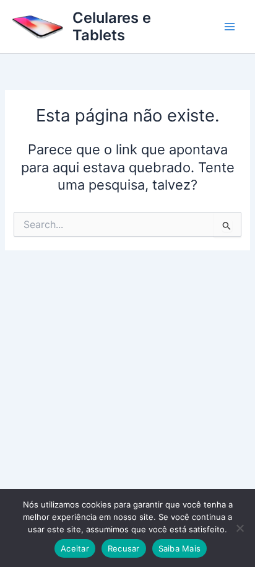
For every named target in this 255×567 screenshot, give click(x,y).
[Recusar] (239, 528)
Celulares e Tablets (111, 26)
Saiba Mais (179, 548)
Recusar (124, 548)
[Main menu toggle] (230, 27)
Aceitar (75, 548)
